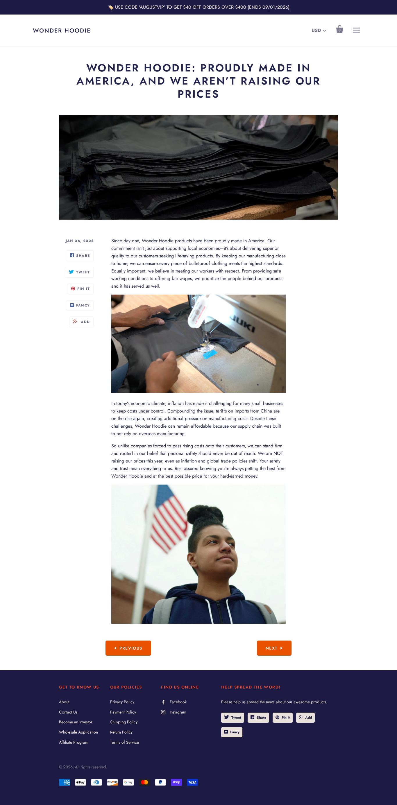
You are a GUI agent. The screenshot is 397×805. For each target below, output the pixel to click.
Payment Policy (123, 712)
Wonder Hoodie (62, 30)
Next (272, 648)
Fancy (234, 732)
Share (261, 717)
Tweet (236, 717)
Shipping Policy (123, 722)
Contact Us (68, 712)
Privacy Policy (122, 702)
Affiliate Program (73, 742)
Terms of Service (124, 742)
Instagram (178, 712)
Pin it (286, 717)
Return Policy (121, 732)
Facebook (178, 702)
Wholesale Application (78, 732)
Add (308, 717)
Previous (130, 648)
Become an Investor (75, 722)
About (64, 702)
